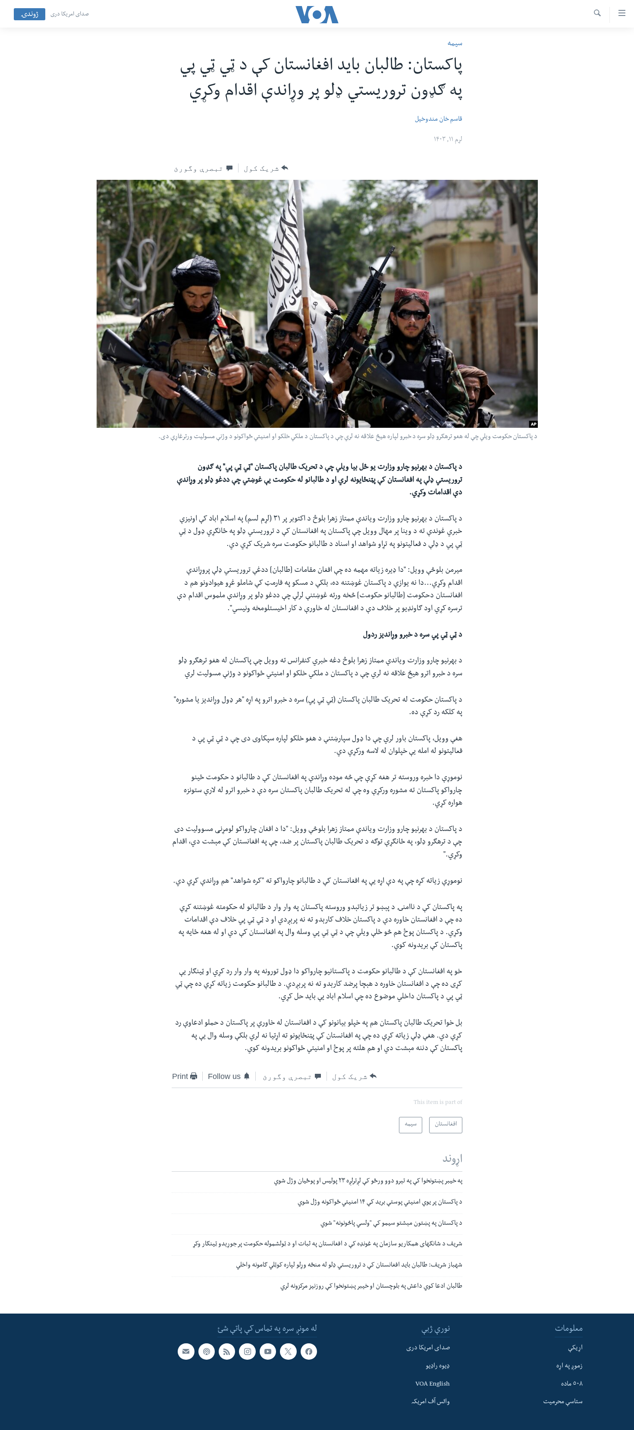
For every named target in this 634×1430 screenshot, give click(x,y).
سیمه (454, 44)
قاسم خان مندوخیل (438, 120)
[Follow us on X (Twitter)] (288, 1351)
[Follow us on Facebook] (309, 1351)
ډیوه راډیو (438, 1366)
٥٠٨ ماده (572, 1384)
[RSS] (227, 1351)
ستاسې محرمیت (563, 1402)
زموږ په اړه (569, 1366)
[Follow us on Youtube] (268, 1351)
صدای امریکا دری (69, 14)
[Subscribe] (186, 1351)
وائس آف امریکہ (430, 1402)
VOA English (432, 1384)
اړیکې (575, 1348)
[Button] (266, 168)
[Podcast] (206, 1351)
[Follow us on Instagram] (247, 1351)
